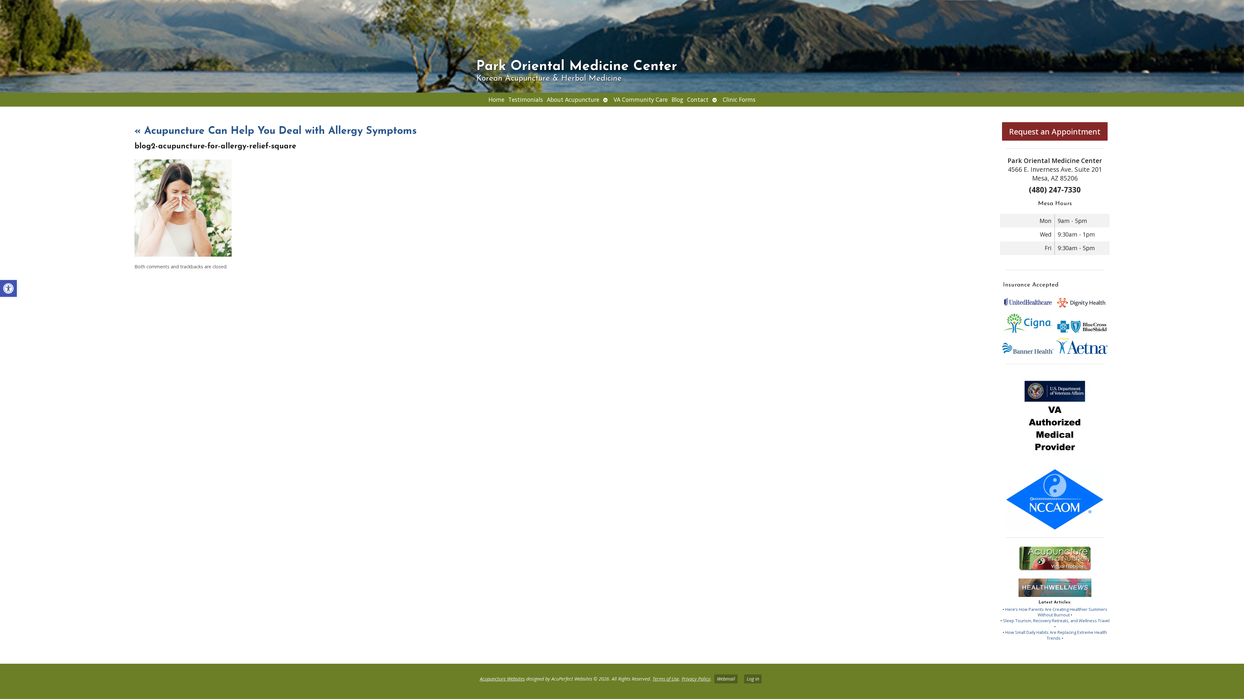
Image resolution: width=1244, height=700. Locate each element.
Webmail (726, 679)
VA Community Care (641, 99)
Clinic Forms (739, 99)
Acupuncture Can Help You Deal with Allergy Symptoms (275, 131)
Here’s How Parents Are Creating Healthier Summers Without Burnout (1056, 612)
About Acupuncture (573, 99)
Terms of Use (665, 679)
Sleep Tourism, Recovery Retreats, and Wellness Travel (1056, 621)
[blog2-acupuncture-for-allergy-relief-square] (183, 254)
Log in (753, 679)
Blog (677, 99)
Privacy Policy (696, 679)
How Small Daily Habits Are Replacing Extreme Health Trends (1056, 635)
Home (496, 99)
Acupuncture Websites (502, 679)
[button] (8, 288)
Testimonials (525, 99)
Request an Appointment (1054, 131)
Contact (697, 99)
